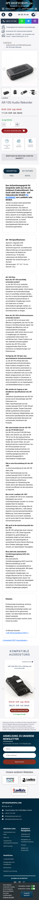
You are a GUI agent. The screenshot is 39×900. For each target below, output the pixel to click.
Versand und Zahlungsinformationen (11, 842)
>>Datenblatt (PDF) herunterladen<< (15, 640)
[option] (20, 688)
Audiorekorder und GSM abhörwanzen (18, 45)
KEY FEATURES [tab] (27, 171)
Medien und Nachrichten (25, 849)
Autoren (23, 845)
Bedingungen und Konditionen (9, 863)
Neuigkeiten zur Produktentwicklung (27, 841)
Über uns (6, 837)
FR (25, 15)
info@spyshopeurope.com (13, 816)
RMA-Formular (8, 846)
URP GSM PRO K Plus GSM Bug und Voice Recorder (19, 667)
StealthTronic (26, 662)
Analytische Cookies (24, 888)
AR (27, 15)
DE (22, 15)
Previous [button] (3, 689)
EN (19, 15)
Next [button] (34, 689)
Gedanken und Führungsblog (25, 835)
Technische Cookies (24, 886)
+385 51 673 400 (10, 21)
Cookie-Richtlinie (9, 859)
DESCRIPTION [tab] (11, 171)
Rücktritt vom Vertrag (10, 871)
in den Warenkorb (13, 131)
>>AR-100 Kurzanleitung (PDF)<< (17, 633)
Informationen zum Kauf (9, 833)
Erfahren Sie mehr (8, 897)
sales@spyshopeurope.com (13, 819)
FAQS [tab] (12, 176)
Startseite (7, 43)
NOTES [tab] (27, 176)
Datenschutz (7, 867)
